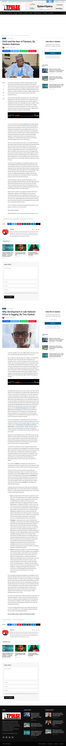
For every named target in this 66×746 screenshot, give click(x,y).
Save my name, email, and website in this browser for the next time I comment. (21, 293)
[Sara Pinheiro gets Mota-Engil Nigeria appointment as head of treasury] (48, 714)
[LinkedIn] (3, 92)
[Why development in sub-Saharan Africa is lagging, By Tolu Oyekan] (20, 336)
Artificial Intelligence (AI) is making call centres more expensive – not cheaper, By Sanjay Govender (7, 254)
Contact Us (61, 743)
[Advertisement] (33, 25)
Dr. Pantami (31, 218)
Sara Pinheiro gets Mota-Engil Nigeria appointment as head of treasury (57, 714)
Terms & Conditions (42, 743)
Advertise (56, 743)
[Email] (3, 98)
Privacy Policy (53, 57)
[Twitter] (3, 89)
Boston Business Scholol (18, 619)
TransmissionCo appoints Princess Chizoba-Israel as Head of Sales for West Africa (57, 722)
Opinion (4, 38)
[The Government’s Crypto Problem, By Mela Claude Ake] (20, 247)
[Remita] (44, 10)
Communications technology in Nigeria (11, 218)
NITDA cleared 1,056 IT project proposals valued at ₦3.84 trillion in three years (21, 1)
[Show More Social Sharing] (38, 51)
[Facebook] (3, 86)
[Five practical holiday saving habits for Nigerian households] (33, 247)
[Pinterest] (3, 95)
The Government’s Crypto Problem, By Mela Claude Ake (20, 253)
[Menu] (64, 13)
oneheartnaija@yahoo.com (32, 213)
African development (7, 619)
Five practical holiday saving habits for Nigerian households (33, 253)
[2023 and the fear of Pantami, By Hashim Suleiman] (20, 66)
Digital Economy (23, 218)
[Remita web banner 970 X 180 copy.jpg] (23, 117)
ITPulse (7, 47)
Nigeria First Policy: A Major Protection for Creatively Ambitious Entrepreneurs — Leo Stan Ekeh (56, 70)
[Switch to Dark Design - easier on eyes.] (62, 13)
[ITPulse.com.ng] (11, 7)
